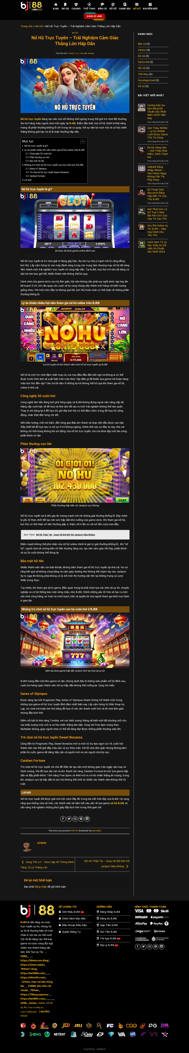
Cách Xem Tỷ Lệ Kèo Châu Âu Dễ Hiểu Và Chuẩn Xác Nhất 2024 (157, 246)
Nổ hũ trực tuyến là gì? (36, 145)
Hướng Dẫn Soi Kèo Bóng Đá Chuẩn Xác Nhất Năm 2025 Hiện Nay (156, 112)
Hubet (41, 1003)
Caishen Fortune (37, 176)
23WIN (32, 986)
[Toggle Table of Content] (81, 141)
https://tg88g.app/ (28, 1012)
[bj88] (34, 6)
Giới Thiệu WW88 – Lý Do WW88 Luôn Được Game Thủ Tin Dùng (157, 132)
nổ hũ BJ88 (117, 803)
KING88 (23, 1016)
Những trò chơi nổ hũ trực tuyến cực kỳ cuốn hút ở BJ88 (53, 165)
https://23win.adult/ (32, 964)
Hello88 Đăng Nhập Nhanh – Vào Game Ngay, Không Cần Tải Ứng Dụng (157, 173)
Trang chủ (26, 26)
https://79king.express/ (34, 994)
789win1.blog (28, 968)
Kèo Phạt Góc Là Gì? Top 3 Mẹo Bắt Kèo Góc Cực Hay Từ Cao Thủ (157, 214)
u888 (23, 1003)
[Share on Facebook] (63, 819)
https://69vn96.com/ (33, 977)
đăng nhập (41, 886)
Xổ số (113, 8)
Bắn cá (102, 8)
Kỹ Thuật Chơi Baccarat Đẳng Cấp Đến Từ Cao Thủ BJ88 (157, 194)
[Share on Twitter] (69, 819)
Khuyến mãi (150, 8)
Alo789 (44, 1011)
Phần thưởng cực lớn (39, 157)
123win (25, 981)
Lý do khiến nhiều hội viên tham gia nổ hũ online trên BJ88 (54, 150)
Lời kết (28, 180)
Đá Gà (65, 8)
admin (91, 53)
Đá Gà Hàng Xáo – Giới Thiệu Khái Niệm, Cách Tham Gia (157, 152)
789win (34, 990)
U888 (23, 956)
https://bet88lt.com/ (32, 998)
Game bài (125, 8)
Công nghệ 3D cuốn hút (40, 153)
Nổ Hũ (136, 8)
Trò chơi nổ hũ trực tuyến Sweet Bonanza (49, 172)
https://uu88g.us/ (35, 1007)
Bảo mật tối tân (36, 161)
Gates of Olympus (38, 169)
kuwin (32, 1003)
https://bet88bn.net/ (32, 973)
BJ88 (56, 8)
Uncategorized (146, 80)
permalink (96, 830)
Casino (76, 8)
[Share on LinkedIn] (87, 819)
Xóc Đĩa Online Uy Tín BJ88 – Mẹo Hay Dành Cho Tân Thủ (157, 230)
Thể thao (89, 8)
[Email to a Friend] (75, 819)
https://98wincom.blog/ (34, 960)
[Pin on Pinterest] (81, 819)
